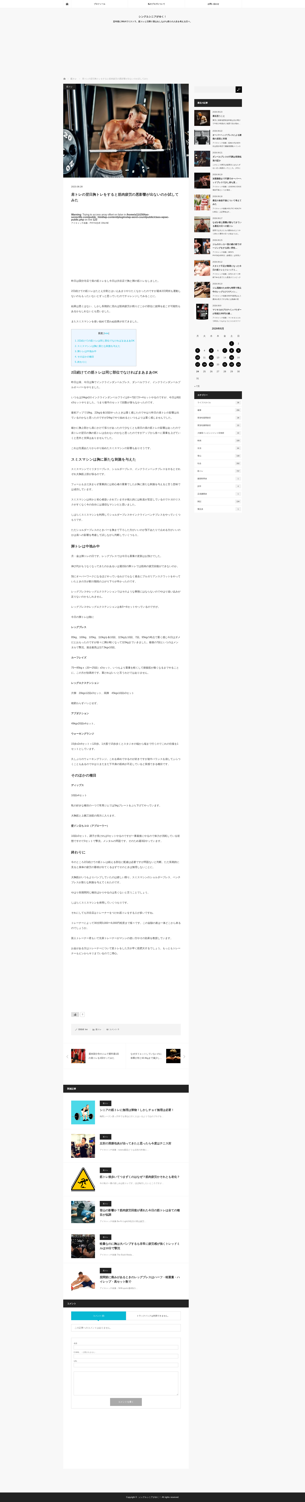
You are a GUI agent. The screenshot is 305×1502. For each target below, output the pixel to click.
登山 (218, 456)
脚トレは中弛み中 (85, 351)
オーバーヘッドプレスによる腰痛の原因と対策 (227, 137)
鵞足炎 (218, 509)
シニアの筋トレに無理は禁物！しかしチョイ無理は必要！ (137, 1110)
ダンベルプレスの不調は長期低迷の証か (227, 159)
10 (197, 357)
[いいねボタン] (75, 1014)
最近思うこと (219, 116)
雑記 (218, 501)
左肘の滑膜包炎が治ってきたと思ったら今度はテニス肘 (135, 1143)
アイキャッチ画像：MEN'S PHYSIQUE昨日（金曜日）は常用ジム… (227, 255)
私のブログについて (156, 4)
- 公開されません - (85, 1352)
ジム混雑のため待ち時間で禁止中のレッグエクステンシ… (227, 290)
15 (231, 357)
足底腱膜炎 (218, 494)
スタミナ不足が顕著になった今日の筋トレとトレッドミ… (227, 268)
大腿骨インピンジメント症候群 (218, 433)
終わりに (81, 362)
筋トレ (69, 86)
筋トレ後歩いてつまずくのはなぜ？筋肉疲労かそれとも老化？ (140, 1176)
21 (225, 364)
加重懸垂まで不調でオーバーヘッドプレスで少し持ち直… (227, 180)
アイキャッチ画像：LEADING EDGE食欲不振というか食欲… (227, 188)
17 (197, 364)
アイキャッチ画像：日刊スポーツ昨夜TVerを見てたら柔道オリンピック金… (227, 277)
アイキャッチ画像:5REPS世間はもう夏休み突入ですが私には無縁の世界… (227, 299)
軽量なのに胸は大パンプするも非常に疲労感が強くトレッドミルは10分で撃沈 (140, 1246)
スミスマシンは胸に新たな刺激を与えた (97, 346)
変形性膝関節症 (218, 425)
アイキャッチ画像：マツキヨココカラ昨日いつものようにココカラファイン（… (227, 321)
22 (231, 364)
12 (211, 357)
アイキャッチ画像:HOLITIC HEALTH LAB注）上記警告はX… (227, 210)
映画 (218, 440)
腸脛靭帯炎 (218, 479)
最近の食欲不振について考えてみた (227, 202)
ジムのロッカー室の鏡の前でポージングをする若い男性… (227, 246)
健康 (218, 410)
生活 (218, 448)
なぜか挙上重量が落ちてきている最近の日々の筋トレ (227, 224)
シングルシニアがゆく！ (152, 16)
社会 (218, 463)
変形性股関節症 (218, 418)
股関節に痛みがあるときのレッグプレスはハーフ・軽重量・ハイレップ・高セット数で (140, 1279)
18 (204, 364)
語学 (218, 486)
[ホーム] (67, 4)
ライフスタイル (218, 402)
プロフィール (99, 4)
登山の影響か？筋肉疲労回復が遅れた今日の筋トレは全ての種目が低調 (140, 1212)
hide (106, 333)
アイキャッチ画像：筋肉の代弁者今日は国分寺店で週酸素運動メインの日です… (227, 146)
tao (86, 1029)
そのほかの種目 (84, 356)
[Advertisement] (152, 53)
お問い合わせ (213, 4)
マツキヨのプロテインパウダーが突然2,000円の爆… (227, 312)
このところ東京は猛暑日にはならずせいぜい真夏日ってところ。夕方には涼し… (227, 168)
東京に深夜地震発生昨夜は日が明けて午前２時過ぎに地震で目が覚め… (227, 121)
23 (238, 364)
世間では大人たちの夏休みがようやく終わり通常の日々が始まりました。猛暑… (227, 233)
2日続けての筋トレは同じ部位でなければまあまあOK (105, 340)
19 (211, 364)
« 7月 (197, 386)
